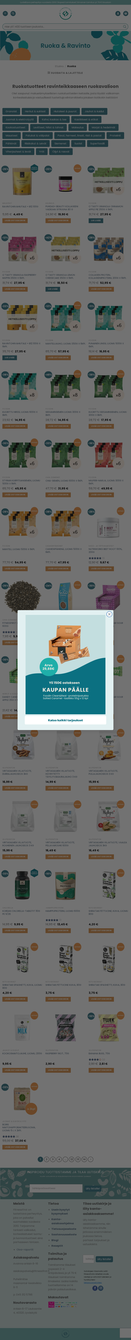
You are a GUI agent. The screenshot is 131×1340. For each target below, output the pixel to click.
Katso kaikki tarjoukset (65, 720)
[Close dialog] (109, 614)
